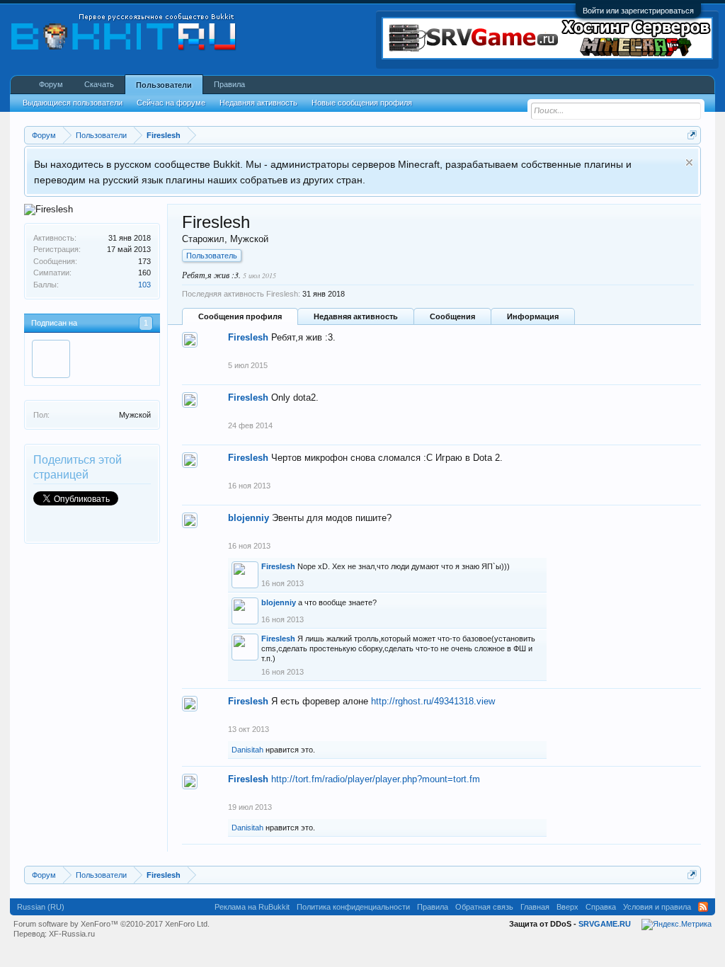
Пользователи (164, 85)
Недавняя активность (356, 316)
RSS (703, 907)
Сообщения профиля (240, 316)
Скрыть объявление (689, 162)
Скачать (99, 84)
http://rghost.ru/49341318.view (433, 701)
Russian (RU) (40, 907)
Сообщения (452, 316)
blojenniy (248, 518)
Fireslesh (248, 337)
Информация (533, 316)
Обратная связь (484, 907)
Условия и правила (657, 907)
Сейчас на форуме (171, 102)
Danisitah (247, 749)
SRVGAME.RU (604, 924)
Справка (601, 907)
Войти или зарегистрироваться (638, 10)
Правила (229, 84)
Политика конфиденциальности (353, 907)
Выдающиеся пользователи (72, 102)
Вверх (567, 907)
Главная (534, 907)
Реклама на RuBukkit (252, 907)
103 (144, 284)
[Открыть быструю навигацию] (692, 134)
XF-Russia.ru (72, 933)
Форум (51, 84)
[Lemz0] (51, 359)
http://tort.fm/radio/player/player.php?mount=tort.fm (375, 779)
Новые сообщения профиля (362, 102)
